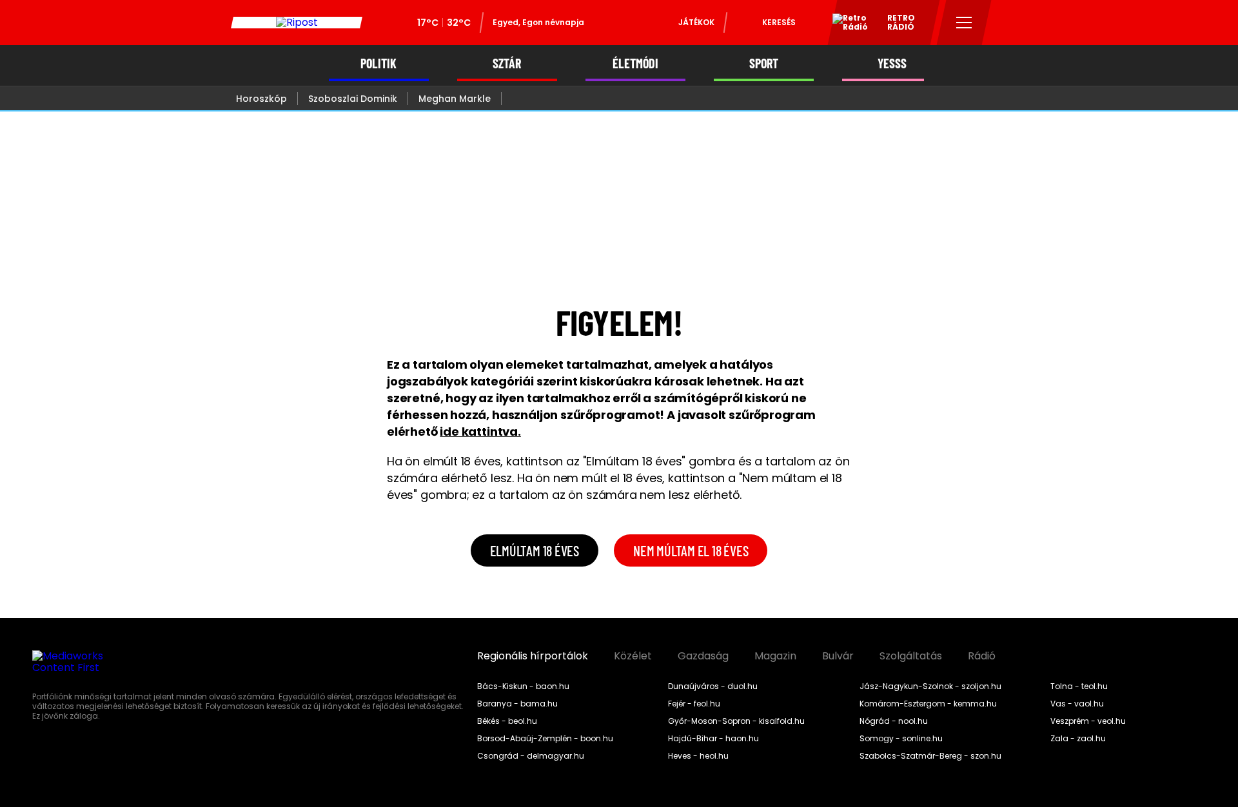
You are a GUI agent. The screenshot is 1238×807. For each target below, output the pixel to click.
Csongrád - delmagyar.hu (530, 756)
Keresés (779, 22)
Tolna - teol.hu (1079, 686)
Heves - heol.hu (698, 756)
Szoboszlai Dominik (352, 98)
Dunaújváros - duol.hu (713, 686)
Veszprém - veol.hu (1088, 721)
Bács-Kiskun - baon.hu (523, 686)
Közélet (633, 656)
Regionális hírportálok (532, 656)
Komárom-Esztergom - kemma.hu (928, 704)
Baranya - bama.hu (517, 704)
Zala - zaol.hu (1078, 739)
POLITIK (378, 63)
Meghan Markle (454, 98)
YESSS (892, 63)
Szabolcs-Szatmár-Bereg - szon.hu (930, 756)
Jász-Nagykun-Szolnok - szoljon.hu (930, 686)
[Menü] (964, 22)
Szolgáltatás (910, 656)
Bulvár (838, 656)
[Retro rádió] (845, 24)
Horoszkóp (261, 98)
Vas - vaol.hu (1077, 704)
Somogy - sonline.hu (901, 739)
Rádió (982, 656)
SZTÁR (507, 63)
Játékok (696, 22)
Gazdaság (703, 656)
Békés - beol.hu (507, 721)
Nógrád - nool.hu (894, 721)
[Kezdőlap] (296, 22)
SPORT (763, 63)
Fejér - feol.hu (694, 704)
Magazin (775, 656)
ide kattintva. (480, 431)
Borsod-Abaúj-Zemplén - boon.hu (545, 739)
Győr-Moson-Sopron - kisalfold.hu (736, 721)
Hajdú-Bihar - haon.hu (713, 739)
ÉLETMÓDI (635, 63)
